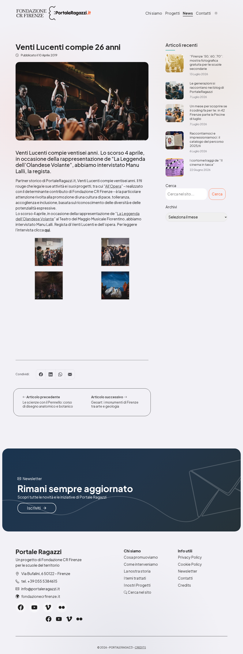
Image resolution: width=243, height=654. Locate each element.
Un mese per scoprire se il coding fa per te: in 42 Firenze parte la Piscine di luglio (208, 112)
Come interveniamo (141, 564)
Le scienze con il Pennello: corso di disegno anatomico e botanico (48, 404)
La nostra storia (137, 571)
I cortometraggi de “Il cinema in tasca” (206, 162)
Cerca (171, 185)
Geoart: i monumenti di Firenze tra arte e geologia (114, 404)
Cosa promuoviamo (141, 557)
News (188, 13)
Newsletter (187, 571)
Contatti (203, 13)
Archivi (171, 207)
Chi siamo (153, 13)
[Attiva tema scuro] (216, 13)
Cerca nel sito (139, 592)
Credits (184, 585)
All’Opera (113, 186)
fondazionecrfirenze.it (40, 596)
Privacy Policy (190, 557)
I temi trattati (135, 578)
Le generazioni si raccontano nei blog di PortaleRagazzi (207, 87)
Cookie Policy (190, 564)
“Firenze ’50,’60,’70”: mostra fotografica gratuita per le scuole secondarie (206, 62)
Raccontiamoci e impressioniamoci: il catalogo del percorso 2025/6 (207, 139)
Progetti (172, 13)
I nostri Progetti (137, 585)
